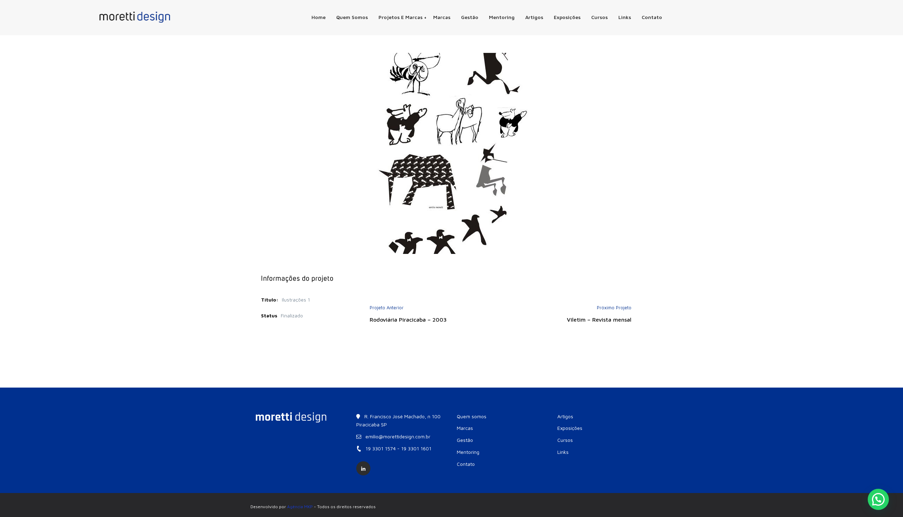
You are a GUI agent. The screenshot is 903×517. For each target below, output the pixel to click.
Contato (652, 17)
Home (318, 17)
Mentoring (502, 17)
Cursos (599, 17)
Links (624, 17)
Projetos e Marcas (400, 17)
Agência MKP (300, 506)
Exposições (567, 17)
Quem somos (352, 17)
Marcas (441, 17)
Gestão (469, 17)
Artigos (534, 17)
